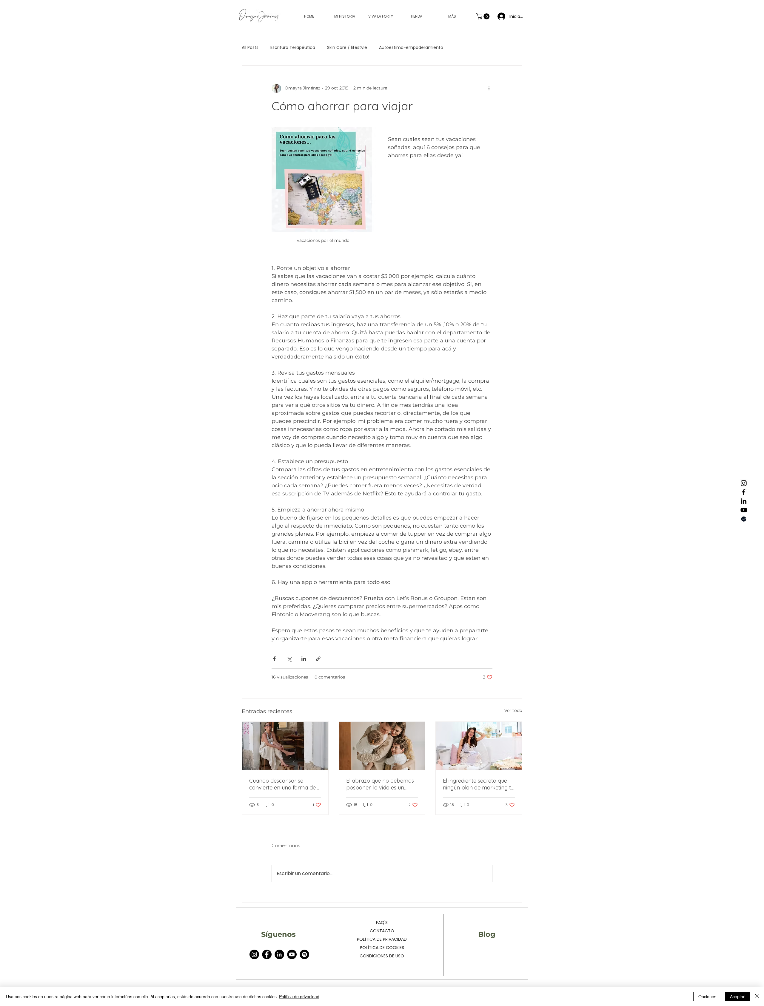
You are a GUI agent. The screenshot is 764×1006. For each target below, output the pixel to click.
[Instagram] (744, 483)
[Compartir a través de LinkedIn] (303, 659)
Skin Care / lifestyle (347, 47)
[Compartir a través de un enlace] (318, 659)
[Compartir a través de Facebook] (274, 659)
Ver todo (513, 710)
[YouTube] (744, 510)
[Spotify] (744, 519)
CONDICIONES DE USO (382, 956)
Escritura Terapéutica (292, 47)
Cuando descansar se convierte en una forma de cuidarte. (282, 784)
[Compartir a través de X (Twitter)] (289, 659)
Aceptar (737, 996)
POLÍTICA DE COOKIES (382, 948)
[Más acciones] (488, 88)
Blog (486, 934)
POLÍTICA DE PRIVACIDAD (382, 939)
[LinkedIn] (744, 501)
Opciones (707, 996)
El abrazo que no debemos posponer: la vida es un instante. (380, 784)
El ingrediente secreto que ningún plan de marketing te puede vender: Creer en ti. (478, 784)
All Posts (250, 47)
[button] (483, 16)
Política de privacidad (299, 996)
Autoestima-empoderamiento (411, 47)
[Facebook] (744, 492)
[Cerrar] (756, 996)
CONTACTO (382, 931)
